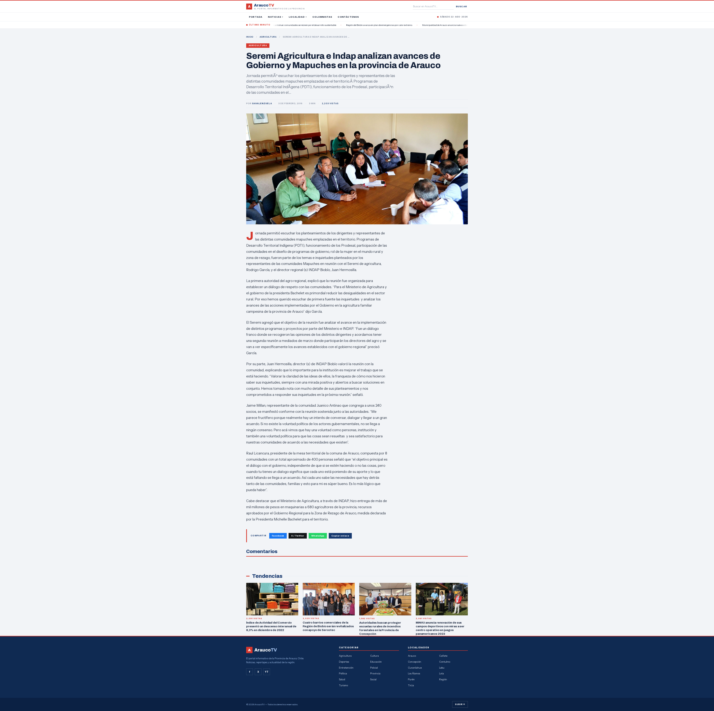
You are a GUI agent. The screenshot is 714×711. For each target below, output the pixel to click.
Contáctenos (348, 16)
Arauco (412, 655)
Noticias (275, 16)
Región (443, 679)
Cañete (443, 655)
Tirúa (411, 685)
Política (343, 673)
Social (373, 679)
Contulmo (444, 661)
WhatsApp (317, 535)
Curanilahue (415, 667)
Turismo (343, 685)
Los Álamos (414, 673)
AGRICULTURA (268, 37)
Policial (374, 667)
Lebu (441, 667)
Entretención (346, 667)
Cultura (374, 655)
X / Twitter (297, 535)
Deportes (344, 661)
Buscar (461, 6)
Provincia (375, 673)
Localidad (298, 16)
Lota (441, 673)
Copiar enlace (340, 535)
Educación (376, 661)
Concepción (414, 661)
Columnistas (322, 16)
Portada (255, 16)
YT (266, 671)
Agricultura (258, 45)
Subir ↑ (460, 704)
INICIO (249, 37)
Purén (411, 679)
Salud (342, 679)
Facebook (278, 535)
